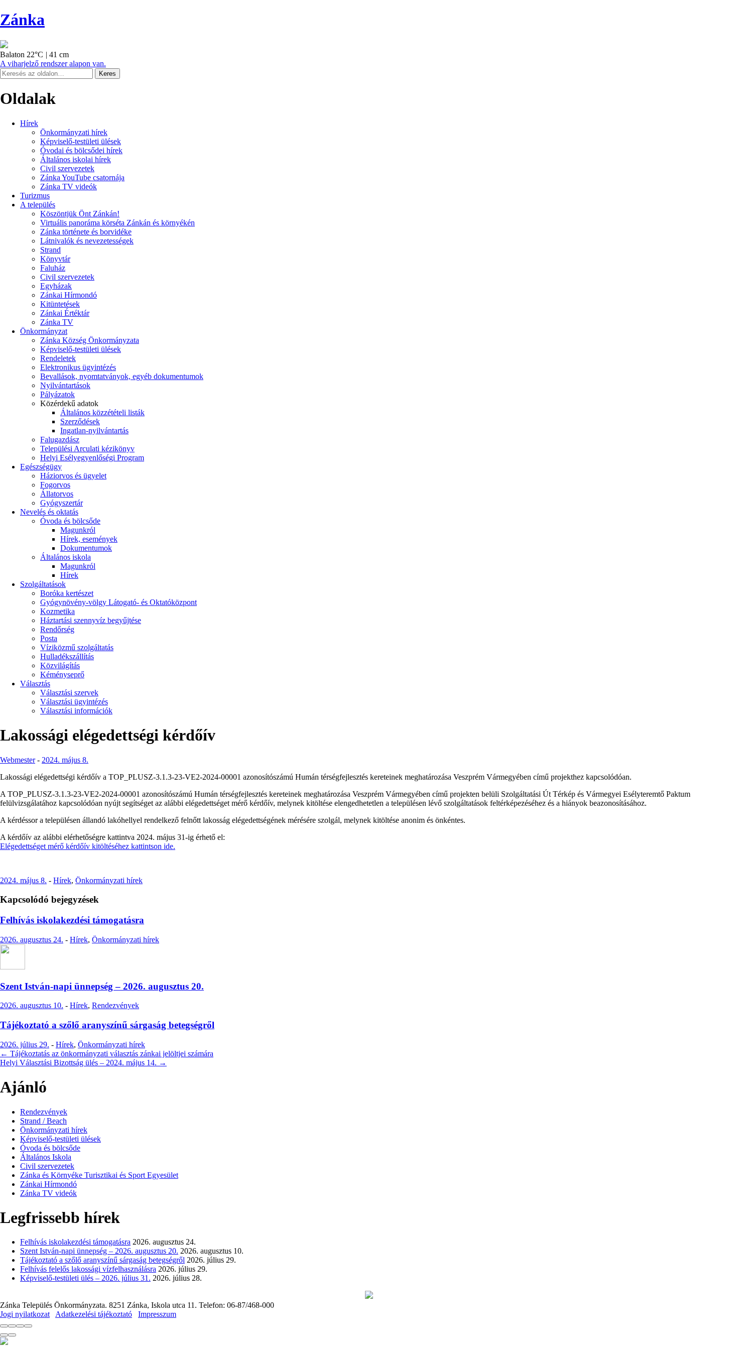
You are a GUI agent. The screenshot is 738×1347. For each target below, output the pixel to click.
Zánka (22, 20)
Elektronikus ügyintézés (78, 367)
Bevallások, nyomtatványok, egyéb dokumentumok (121, 376)
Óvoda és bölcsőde (70, 521)
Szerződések (80, 421)
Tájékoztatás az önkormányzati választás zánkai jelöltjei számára (106, 1053)
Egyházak (56, 286)
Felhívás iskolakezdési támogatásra (72, 920)
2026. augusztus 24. (31, 939)
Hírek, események (88, 539)
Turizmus (35, 195)
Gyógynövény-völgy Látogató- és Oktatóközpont (118, 602)
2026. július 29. (24, 1044)
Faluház (52, 268)
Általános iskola (65, 557)
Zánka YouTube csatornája (82, 177)
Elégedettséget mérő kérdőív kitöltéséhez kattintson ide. (87, 846)
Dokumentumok (86, 548)
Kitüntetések (60, 304)
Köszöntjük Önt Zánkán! (79, 213)
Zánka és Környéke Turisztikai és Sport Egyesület (99, 1175)
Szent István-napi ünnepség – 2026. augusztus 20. (102, 986)
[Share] (12, 1325)
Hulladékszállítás (67, 656)
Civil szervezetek (67, 168)
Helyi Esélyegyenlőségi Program (92, 457)
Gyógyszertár (61, 503)
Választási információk (76, 710)
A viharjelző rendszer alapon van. (53, 63)
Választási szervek (69, 692)
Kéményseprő (62, 674)
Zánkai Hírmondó (68, 295)
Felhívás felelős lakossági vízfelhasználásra (88, 1269)
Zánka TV (56, 322)
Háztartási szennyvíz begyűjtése (90, 620)
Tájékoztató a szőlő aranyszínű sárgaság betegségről (107, 1025)
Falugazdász (59, 439)
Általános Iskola (45, 1157)
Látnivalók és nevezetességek (87, 240)
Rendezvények (115, 1005)
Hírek (29, 123)
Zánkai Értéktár (64, 313)
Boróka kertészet (66, 593)
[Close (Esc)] (4, 1325)
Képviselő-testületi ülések (80, 141)
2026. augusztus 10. (31, 1005)
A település (37, 204)
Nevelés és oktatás (49, 512)
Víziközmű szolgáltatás (76, 647)
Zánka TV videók (68, 186)
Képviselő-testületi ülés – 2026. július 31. (85, 1278)
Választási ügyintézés (74, 701)
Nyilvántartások (65, 385)
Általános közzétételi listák (102, 412)
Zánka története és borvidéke (86, 231)
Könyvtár (55, 259)
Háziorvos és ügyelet (73, 475)
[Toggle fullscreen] (20, 1325)
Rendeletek (58, 358)
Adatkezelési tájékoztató (93, 1314)
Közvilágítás (60, 665)
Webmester (17, 760)
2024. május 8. (65, 760)
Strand (50, 250)
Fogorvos (55, 484)
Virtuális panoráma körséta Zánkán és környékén (117, 222)
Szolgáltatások (43, 584)
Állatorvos (56, 493)
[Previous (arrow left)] (4, 1334)
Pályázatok (57, 394)
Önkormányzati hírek (73, 132)
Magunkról (77, 530)
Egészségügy (41, 466)
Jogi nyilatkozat (25, 1314)
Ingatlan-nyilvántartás (94, 430)
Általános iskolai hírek (75, 159)
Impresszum (157, 1314)
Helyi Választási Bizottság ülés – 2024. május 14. (83, 1062)
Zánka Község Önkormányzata (89, 340)
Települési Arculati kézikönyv (87, 448)
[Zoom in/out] (28, 1325)
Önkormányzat (43, 331)
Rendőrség (57, 629)
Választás (35, 683)
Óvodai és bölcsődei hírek (81, 150)
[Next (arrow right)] (12, 1334)
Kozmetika (57, 611)
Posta (48, 638)
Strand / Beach (43, 1121)
